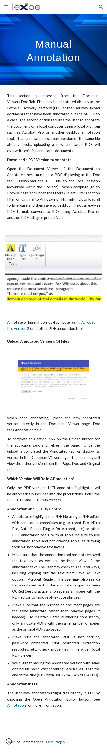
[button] (6, 7)
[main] (53, 49)
